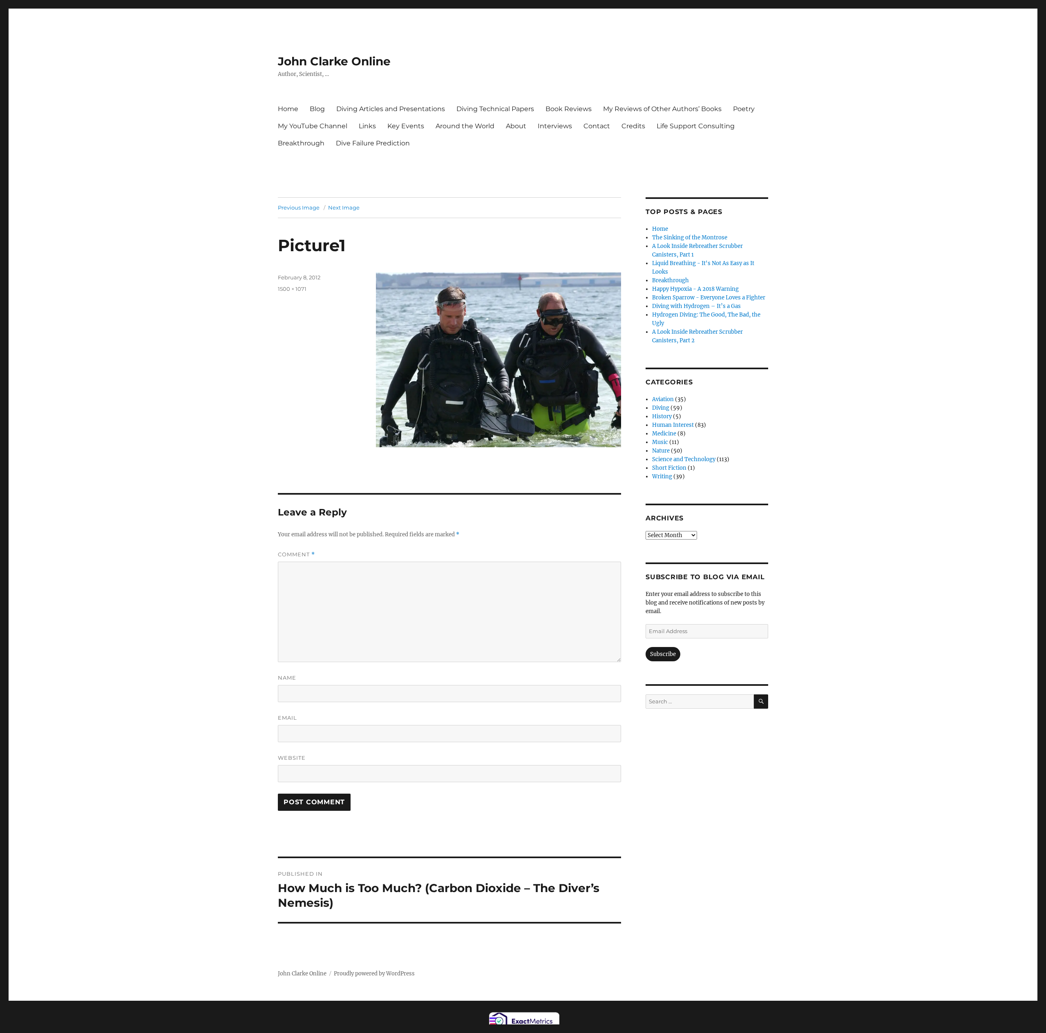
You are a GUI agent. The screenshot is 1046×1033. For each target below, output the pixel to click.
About (516, 126)
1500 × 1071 (292, 289)
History (662, 416)
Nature (661, 450)
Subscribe (663, 654)
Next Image (344, 207)
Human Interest (673, 425)
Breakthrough (301, 143)
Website (292, 757)
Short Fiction (669, 467)
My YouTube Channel (312, 126)
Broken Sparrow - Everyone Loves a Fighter (708, 297)
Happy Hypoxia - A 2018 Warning (695, 289)
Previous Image (299, 207)
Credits (633, 126)
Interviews (555, 126)
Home (288, 109)
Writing (662, 476)
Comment (296, 554)
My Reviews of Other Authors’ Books (662, 109)
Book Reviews (568, 109)
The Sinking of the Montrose (689, 237)
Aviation (663, 399)
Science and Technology (683, 459)
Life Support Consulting (696, 126)
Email (287, 717)
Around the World (465, 126)
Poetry (744, 109)
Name (287, 677)
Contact (596, 126)
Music (660, 442)
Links (367, 126)
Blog (317, 109)
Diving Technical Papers (495, 109)
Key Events (405, 126)
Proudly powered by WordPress (374, 973)
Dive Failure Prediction (373, 143)
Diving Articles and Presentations (390, 109)
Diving (660, 407)
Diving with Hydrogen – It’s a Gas (696, 306)
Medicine (664, 433)
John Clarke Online (334, 61)
